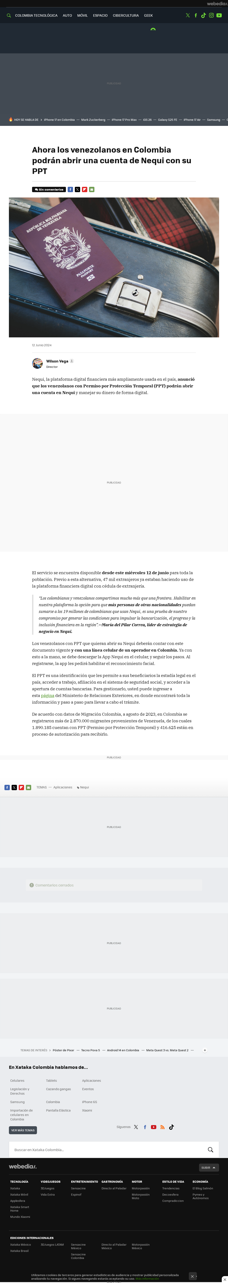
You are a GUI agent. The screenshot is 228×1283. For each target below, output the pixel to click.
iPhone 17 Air (192, 119)
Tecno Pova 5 (91, 1050)
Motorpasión (141, 1188)
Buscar (211, 1150)
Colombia (53, 1102)
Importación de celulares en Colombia (21, 1114)
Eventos (88, 1089)
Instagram (211, 15)
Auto (67, 15)
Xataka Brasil (19, 1251)
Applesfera (17, 1200)
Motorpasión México (141, 1246)
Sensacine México (78, 1246)
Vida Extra (48, 1194)
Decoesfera (170, 1194)
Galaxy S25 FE (167, 119)
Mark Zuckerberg (93, 119)
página (47, 695)
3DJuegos (47, 1188)
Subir (206, 1167)
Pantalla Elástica (58, 1110)
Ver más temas (23, 1130)
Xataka (15, 1188)
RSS (162, 1126)
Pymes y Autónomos (201, 1196)
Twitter (188, 15)
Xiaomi (87, 1110)
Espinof (76, 1194)
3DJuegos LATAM (52, 1244)
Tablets (51, 1080)
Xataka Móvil (19, 1194)
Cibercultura (126, 15)
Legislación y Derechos (19, 1091)
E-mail (91, 189)
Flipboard (84, 189)
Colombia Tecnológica (36, 15)
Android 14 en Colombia (123, 1050)
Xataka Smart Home (19, 1209)
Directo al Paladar (114, 1188)
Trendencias (170, 1188)
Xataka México (20, 1244)
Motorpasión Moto (141, 1196)
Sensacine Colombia (78, 1256)
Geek (148, 15)
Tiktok (203, 15)
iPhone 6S (89, 1102)
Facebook (195, 15)
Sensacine (78, 1188)
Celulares (17, 1080)
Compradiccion (173, 1200)
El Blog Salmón (203, 1188)
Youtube (219, 15)
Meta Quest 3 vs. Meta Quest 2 (167, 1050)
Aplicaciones (62, 787)
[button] (59, 361)
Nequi (84, 787)
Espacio (100, 15)
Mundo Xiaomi (20, 1217)
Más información (147, 1278)
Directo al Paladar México (114, 1246)
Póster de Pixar (64, 1050)
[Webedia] (217, 3)
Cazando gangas (58, 1089)
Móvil (82, 15)
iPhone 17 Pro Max (124, 119)
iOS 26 (147, 119)
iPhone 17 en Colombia (59, 119)
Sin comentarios (51, 189)
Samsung (213, 119)
